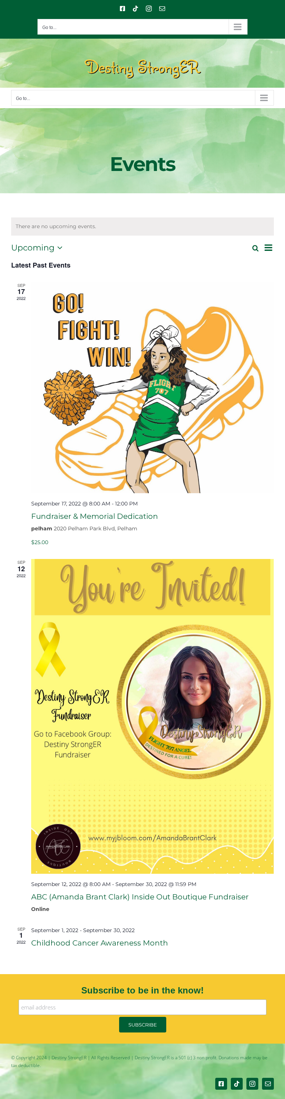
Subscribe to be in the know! (142, 990)
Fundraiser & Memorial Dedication (94, 516)
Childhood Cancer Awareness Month (99, 942)
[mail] (268, 1084)
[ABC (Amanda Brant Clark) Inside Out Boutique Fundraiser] (152, 716)
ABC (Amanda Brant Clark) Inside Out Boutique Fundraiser (140, 896)
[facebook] (221, 1084)
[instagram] (252, 1084)
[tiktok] (237, 1084)
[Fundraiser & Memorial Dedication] (152, 387)
